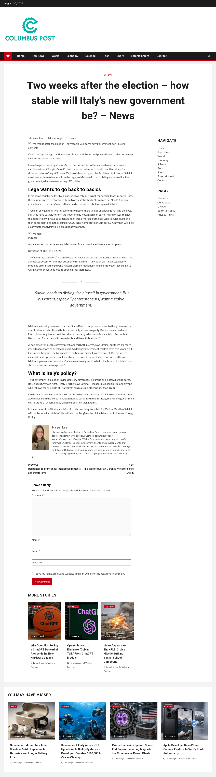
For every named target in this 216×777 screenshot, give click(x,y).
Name (36, 539)
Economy (72, 56)
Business (168, 706)
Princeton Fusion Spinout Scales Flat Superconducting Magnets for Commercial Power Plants (133, 749)
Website (37, 562)
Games (65, 706)
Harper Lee (38, 138)
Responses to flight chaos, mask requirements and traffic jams (54, 468)
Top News (38, 56)
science (117, 706)
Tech (106, 56)
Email (36, 551)
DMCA (161, 206)
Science (90, 56)
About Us (163, 198)
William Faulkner (34, 762)
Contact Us (164, 202)
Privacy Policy (165, 214)
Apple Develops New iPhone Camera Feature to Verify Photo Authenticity (184, 749)
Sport (120, 56)
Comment (38, 495)
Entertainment (140, 56)
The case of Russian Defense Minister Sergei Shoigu (108, 468)
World (55, 56)
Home (21, 56)
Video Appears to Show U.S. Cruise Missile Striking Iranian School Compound (115, 653)
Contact (161, 56)
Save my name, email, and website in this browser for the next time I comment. (80, 573)
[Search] (209, 56)
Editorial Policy (166, 210)
